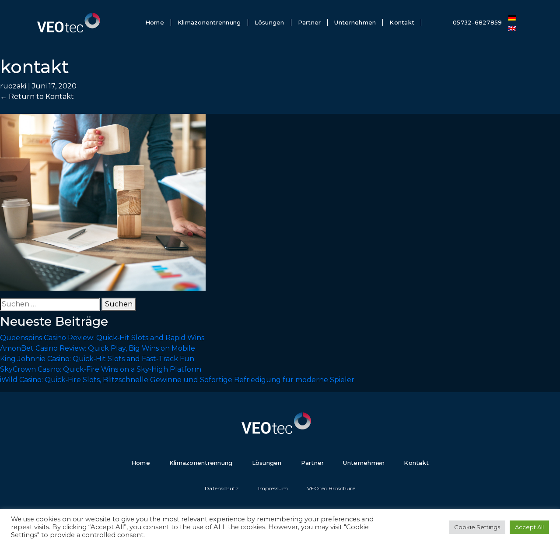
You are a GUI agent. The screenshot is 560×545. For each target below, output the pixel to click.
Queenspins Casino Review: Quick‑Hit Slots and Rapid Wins (102, 338)
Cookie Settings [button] (477, 527)
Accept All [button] (529, 527)
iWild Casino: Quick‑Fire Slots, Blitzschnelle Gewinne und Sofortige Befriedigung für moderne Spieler (177, 380)
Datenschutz (222, 488)
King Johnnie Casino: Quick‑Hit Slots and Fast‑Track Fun (97, 359)
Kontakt (401, 22)
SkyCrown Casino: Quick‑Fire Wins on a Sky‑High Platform (100, 369)
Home (154, 22)
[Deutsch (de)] (512, 17)
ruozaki (13, 86)
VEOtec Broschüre (331, 488)
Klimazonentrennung (209, 22)
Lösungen (269, 22)
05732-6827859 (477, 22)
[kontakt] (103, 201)
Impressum (273, 488)
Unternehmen (355, 22)
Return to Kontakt (37, 96)
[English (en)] (512, 27)
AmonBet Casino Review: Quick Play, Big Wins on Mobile (97, 348)
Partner (309, 22)
